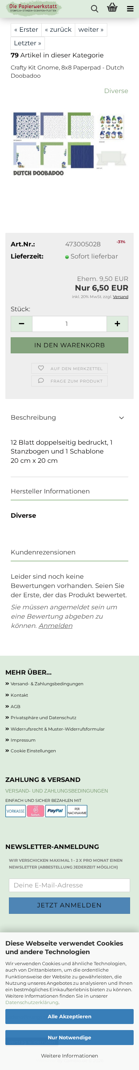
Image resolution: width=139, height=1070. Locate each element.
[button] (21, 324)
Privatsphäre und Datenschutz (43, 717)
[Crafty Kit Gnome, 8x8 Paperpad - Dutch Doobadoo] (69, 140)
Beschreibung (33, 417)
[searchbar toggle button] (94, 9)
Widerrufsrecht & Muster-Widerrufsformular (58, 729)
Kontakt (19, 695)
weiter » (91, 30)
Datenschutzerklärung (31, 1002)
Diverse (116, 91)
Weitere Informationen (69, 1056)
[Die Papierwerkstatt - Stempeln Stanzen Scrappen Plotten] (31, 9)
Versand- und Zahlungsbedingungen (56, 791)
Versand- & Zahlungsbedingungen (47, 683)
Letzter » (27, 43)
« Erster (26, 30)
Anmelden (55, 626)
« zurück (58, 30)
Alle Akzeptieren (70, 1016)
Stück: (20, 309)
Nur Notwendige (69, 1037)
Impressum (23, 740)
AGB (15, 706)
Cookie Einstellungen (33, 750)
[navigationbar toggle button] (130, 9)
